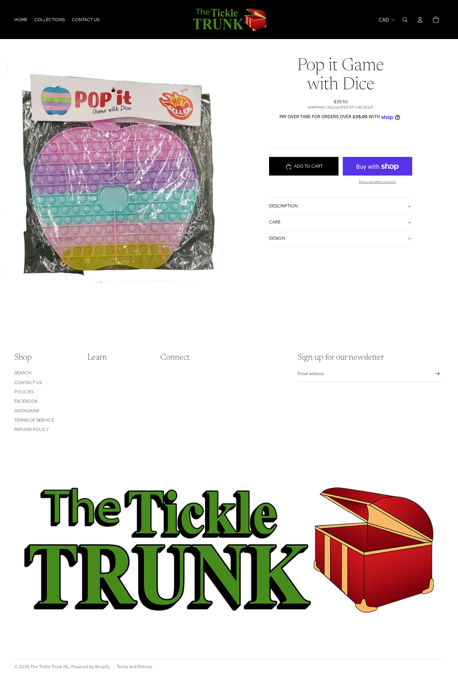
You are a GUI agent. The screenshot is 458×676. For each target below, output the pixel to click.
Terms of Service (34, 420)
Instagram (26, 411)
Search (22, 373)
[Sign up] (437, 374)
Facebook (26, 401)
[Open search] (405, 20)
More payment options (377, 182)
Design (277, 238)
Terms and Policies (134, 667)
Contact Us (28, 382)
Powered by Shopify (90, 667)
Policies (24, 392)
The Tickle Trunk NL (49, 667)
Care (275, 222)
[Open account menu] (420, 20)
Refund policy (31, 429)
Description (283, 206)
